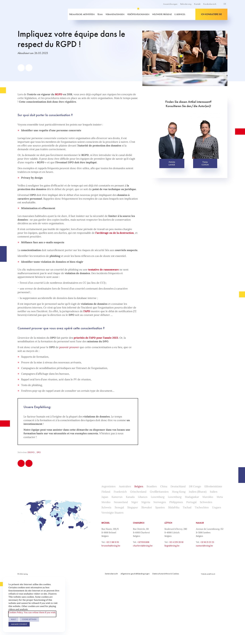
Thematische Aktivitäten (82, 14)
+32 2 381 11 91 (112, 542)
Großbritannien (159, 491)
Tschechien (202, 507)
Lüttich (168, 522)
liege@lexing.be (171, 545)
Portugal (191, 502)
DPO (39, 452)
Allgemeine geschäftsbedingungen (135, 573)
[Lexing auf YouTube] (75, 574)
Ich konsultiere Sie (211, 14)
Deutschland (178, 486)
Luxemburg (157, 497)
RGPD (58, 94)
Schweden (206, 502)
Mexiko (106, 502)
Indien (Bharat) (197, 491)
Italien (213, 491)
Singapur (132, 507)
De (225, 3)
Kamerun (117, 497)
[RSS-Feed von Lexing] (81, 574)
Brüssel (106, 522)
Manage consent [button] (19, 624)
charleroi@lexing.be (143, 545)
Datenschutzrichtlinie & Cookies (165, 573)
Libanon (142, 497)
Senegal (119, 507)
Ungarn (216, 507)
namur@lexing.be (204, 545)
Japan (105, 497)
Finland (106, 491)
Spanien (160, 507)
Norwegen (159, 502)
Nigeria (145, 502)
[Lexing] (38, 14)
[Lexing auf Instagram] (69, 574)
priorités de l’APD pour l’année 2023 (96, 337)
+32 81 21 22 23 (207, 542)
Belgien (138, 486)
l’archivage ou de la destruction (114, 232)
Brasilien (152, 486)
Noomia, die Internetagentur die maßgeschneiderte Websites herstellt (221, 574)
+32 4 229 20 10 (176, 542)
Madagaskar (192, 497)
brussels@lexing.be (111, 545)
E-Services (180, 14)
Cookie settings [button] (29, 619)
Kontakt (197, 4)
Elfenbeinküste (213, 486)
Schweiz (106, 507)
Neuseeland (121, 502)
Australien (125, 486)
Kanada (130, 497)
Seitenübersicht (111, 573)
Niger (134, 502)
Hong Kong (178, 491)
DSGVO (31, 452)
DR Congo (195, 486)
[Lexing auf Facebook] (56, 574)
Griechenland (138, 491)
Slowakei (146, 507)
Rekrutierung (185, 4)
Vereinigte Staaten (112, 512)
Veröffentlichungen (138, 14)
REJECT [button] (13, 619)
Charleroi (138, 522)
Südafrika (173, 507)
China (163, 486)
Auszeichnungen (170, 4)
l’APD (87, 311)
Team (100, 14)
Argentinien (109, 486)
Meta (220, 497)
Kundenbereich (209, 4)
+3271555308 (143, 542)
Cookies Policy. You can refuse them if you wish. (32, 612)
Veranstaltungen (114, 14)
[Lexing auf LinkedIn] (63, 574)
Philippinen (176, 502)
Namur (200, 522)
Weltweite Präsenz (162, 14)
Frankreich (120, 491)
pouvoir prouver (69, 347)
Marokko (207, 497)
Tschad (187, 507)
